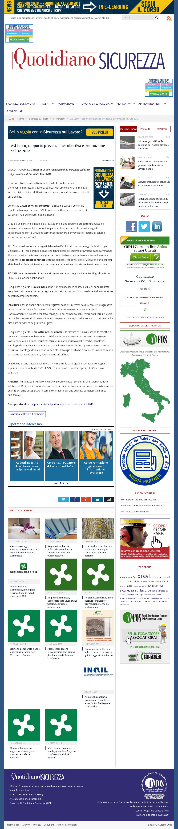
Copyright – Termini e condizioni (60, 824)
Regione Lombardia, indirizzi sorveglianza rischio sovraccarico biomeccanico (59, 551)
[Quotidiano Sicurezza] (89, 60)
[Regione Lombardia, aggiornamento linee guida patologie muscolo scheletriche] (61, 574)
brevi (143, 575)
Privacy (37, 824)
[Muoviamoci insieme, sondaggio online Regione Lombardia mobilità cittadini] (61, 725)
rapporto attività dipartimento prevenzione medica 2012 (62, 404)
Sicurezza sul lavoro (20, 103)
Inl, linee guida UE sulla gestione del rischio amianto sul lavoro (153, 145)
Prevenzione (108, 160)
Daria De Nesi (26, 160)
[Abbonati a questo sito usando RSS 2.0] (169, 18)
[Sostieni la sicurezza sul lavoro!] (145, 558)
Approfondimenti (150, 103)
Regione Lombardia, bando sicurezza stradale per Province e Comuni (25, 652)
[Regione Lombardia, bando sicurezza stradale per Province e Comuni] (24, 626)
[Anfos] (145, 662)
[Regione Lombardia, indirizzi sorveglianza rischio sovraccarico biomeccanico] (61, 528)
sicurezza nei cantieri (140, 598)
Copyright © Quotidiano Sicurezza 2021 (30, 803)
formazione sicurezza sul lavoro (142, 581)
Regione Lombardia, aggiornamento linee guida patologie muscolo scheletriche (62, 602)
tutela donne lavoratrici (146, 601)
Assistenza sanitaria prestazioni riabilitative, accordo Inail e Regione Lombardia (98, 701)
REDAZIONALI (15, 111)
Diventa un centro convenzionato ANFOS (141, 505)
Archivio (162, 129)
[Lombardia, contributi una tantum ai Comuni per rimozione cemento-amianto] (98, 528)
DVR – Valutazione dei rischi (134, 511)
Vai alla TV (145, 288)
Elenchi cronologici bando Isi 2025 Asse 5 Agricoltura (154, 183)
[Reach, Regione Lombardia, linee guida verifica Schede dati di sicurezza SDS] (24, 569)
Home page (13, 824)
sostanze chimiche (128, 601)
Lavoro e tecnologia (95, 103)
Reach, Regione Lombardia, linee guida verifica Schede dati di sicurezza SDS (22, 591)
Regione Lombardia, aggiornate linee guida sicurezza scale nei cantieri (22, 752)
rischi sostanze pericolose (139, 594)
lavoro (129, 585)
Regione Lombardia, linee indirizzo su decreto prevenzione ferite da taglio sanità (99, 602)
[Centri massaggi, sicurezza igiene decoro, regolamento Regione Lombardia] (24, 528)
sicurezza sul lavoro (160, 598)
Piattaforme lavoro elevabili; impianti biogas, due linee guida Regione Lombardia (61, 653)
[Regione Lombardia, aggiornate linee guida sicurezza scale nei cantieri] (24, 725)
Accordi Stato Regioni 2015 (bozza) (138, 499)
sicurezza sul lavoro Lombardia (26, 414)
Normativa (124, 103)
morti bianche (139, 586)
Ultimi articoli (128, 128)
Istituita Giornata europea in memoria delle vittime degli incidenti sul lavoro (153, 202)
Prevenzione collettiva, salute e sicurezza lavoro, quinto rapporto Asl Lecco (99, 652)
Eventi (46, 103)
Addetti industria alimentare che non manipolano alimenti (27, 466)
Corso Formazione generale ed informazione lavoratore (96, 467)
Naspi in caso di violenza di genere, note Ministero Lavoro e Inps (153, 165)
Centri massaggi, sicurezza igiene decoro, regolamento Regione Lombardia (23, 551)
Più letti (145, 128)
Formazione (66, 103)
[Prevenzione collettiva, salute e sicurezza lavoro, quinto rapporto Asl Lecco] (98, 626)
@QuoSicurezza (152, 281)
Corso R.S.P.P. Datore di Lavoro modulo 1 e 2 (61, 464)
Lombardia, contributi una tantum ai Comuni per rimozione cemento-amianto (98, 551)
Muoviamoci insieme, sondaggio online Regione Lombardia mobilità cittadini (61, 752)
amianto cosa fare (128, 577)
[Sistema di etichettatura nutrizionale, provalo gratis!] (19, 40)
